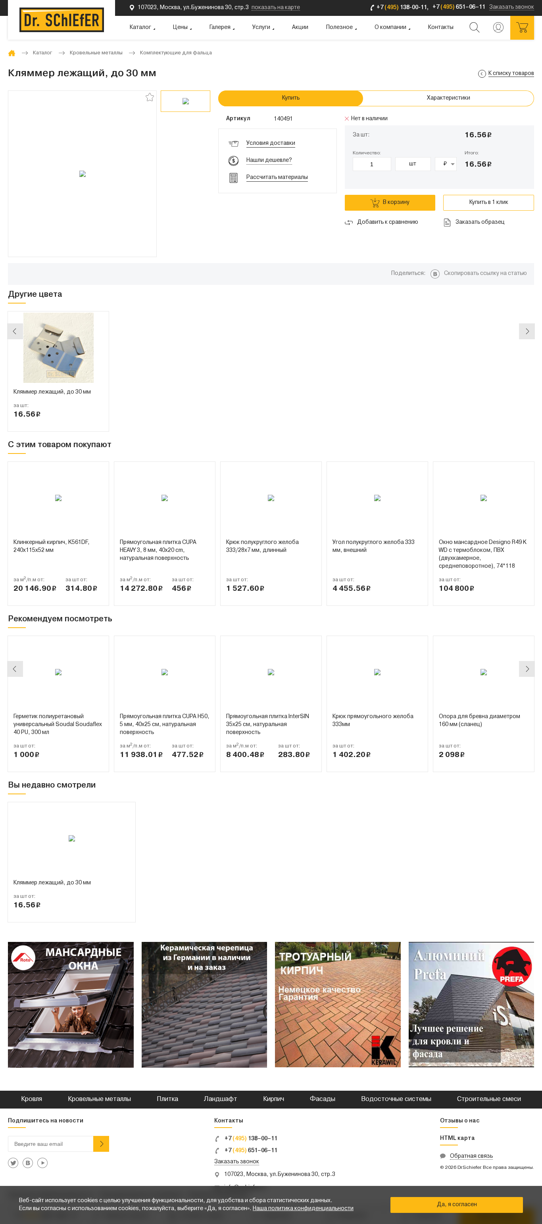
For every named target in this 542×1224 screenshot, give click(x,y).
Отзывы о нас (460, 1121)
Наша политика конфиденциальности (303, 1208)
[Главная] (11, 53)
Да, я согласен (457, 1204)
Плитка (167, 1099)
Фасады (322, 1099)
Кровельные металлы (99, 1099)
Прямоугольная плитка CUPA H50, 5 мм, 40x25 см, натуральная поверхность (164, 724)
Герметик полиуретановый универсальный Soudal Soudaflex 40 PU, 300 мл (57, 724)
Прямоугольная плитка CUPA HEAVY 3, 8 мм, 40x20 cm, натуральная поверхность (158, 550)
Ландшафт (220, 1099)
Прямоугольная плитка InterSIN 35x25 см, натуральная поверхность (267, 724)
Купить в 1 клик (488, 202)
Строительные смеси (489, 1099)
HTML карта (457, 1138)
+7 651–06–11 (250, 1150)
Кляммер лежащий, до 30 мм (52, 392)
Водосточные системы (396, 1099)
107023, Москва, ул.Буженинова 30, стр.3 (279, 1174)
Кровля (31, 1099)
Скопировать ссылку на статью (485, 273)
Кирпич (273, 1099)
